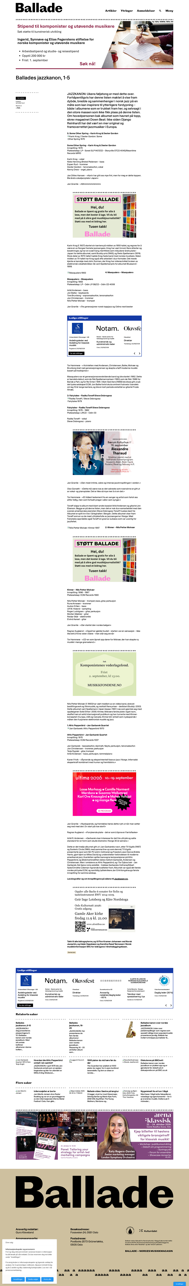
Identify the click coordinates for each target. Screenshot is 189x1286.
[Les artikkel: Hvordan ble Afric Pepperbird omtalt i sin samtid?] (41, 1066)
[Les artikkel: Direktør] (136, 336)
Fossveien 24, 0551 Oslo (84, 1233)
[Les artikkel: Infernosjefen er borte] (41, 1097)
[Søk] (160, 11)
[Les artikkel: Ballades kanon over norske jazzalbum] (148, 1037)
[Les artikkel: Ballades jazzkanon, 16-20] (94, 1037)
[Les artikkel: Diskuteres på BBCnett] (148, 1066)
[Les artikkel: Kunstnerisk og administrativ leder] (108, 336)
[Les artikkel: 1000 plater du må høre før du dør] (94, 1066)
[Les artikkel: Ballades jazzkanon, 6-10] (41, 1037)
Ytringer (127, 10)
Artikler (111, 10)
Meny (169, 10)
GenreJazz (71, 953)
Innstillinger (179, 1284)
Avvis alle (47, 1279)
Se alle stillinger (76, 353)
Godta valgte (33, 1279)
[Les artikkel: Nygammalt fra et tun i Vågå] (148, 1097)
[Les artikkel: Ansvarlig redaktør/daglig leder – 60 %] (111, 989)
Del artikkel (21, 98)
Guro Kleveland (25, 1233)
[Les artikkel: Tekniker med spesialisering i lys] (139, 989)
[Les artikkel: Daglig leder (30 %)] (166, 989)
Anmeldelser (146, 10)
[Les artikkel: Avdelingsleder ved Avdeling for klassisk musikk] (81, 336)
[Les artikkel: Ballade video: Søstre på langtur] (94, 1097)
